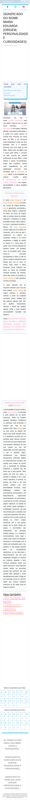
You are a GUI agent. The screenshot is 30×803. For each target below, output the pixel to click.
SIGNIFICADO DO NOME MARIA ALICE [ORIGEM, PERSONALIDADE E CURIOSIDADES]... (12, 763)
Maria (12, 200)
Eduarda (18, 200)
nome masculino (20, 227)
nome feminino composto (11, 203)
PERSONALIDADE (9, 95)
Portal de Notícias (7, 9)
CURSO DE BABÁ (9, 1)
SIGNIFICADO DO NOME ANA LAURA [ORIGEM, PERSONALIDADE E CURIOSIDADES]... (12, 782)
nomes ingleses (18, 290)
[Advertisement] (15, 65)
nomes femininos (9, 278)
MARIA (10, 405)
